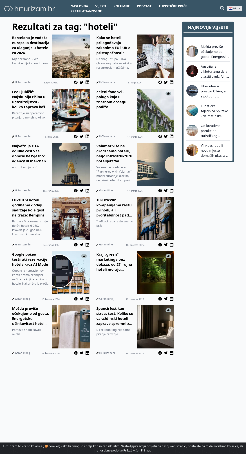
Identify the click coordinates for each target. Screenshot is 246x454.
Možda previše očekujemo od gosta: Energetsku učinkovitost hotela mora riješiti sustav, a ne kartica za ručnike (30, 316)
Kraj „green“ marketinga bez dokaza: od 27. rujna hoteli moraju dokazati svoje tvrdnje (114, 262)
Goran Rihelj (106, 190)
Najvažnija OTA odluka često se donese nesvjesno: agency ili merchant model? (30, 153)
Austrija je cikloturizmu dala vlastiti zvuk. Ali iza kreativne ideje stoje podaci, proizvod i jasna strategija (215, 71)
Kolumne (121, 6)
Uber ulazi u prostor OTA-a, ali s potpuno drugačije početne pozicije (214, 91)
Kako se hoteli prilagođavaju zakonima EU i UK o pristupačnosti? (113, 45)
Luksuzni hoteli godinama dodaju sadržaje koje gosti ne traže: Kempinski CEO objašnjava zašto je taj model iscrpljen (30, 208)
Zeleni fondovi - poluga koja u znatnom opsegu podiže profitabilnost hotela (115, 99)
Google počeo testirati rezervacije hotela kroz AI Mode (30, 259)
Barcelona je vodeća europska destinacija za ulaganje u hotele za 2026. (30, 45)
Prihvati (146, 450)
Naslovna (79, 6)
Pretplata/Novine (86, 11)
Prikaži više (130, 450)
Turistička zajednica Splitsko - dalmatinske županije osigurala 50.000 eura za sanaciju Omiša (215, 111)
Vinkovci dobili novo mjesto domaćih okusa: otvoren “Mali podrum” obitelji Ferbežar (213, 150)
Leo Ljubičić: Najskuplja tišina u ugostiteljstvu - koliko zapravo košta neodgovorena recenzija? (30, 99)
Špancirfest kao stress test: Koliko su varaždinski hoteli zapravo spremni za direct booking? (114, 316)
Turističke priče (173, 6)
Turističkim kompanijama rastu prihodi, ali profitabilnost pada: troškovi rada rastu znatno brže (114, 208)
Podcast (144, 6)
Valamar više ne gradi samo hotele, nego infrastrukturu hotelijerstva (114, 153)
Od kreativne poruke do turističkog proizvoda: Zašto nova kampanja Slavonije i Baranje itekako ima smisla (215, 131)
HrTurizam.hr (23, 82)
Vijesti (100, 6)
